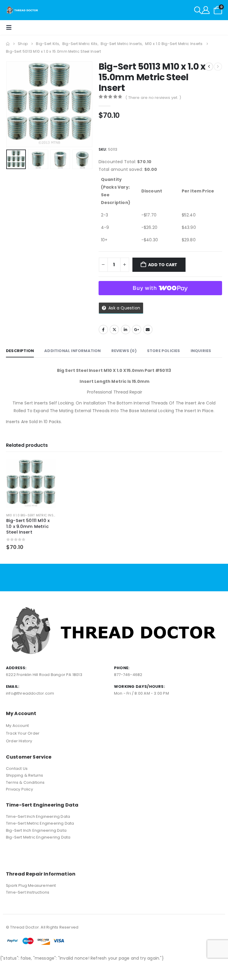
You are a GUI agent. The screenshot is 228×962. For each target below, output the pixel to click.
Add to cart (162, 265)
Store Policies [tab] (163, 351)
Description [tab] (20, 351)
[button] (198, 10)
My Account (17, 725)
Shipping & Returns (24, 775)
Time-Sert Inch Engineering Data (38, 816)
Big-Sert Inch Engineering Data (36, 830)
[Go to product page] (31, 483)
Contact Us (17, 768)
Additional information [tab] (72, 351)
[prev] (209, 66)
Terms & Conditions (25, 782)
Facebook (103, 329)
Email (148, 329)
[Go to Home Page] (8, 44)
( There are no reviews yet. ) (153, 97)
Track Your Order (22, 733)
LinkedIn (125, 329)
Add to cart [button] (45, 468)
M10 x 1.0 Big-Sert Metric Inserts (33, 515)
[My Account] (206, 10)
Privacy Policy (19, 789)
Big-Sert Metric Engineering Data (38, 837)
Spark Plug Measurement (31, 885)
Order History (19, 741)
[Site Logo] (22, 10)
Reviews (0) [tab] (124, 351)
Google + (136, 329)
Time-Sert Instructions (27, 892)
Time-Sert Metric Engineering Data (40, 823)
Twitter (114, 329)
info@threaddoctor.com (30, 693)
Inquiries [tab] (201, 351)
